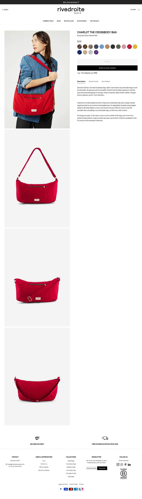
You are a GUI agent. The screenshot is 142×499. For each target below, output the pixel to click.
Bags (59, 21)
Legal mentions (63, 484)
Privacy (81, 484)
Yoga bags (71, 476)
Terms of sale (73, 484)
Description (81, 81)
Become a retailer (43, 470)
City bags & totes (71, 473)
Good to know (93, 81)
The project (94, 21)
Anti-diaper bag (71, 470)
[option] (71, 2)
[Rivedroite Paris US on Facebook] (121, 464)
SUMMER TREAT (48, 21)
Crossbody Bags (71, 464)
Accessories (82, 21)
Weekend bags (71, 467)
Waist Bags (71, 461)
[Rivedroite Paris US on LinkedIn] (129, 464)
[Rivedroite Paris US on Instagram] (118, 464)
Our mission (106, 81)
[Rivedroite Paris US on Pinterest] (125, 464)
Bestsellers (69, 21)
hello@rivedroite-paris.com (16, 464)
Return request (43, 467)
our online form (17, 466)
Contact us (44, 464)
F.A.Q (43, 461)
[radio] (79, 46)
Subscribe (102, 468)
